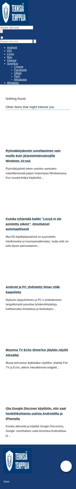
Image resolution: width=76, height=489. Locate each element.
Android (12, 47)
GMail (18, 73)
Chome (18, 66)
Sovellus (12, 63)
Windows (13, 82)
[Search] (34, 41)
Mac (9, 57)
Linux (10, 53)
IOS (9, 50)
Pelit (17, 76)
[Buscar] (1, 31)
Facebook (20, 69)
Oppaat (11, 60)
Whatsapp (20, 79)
